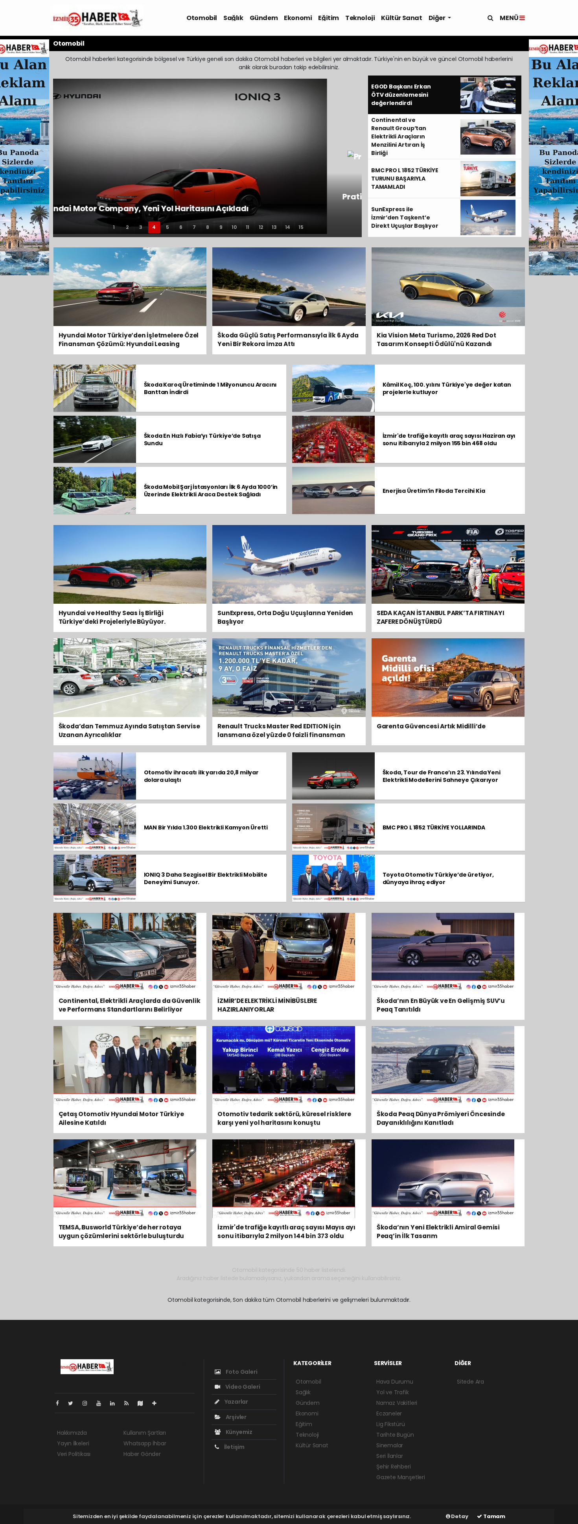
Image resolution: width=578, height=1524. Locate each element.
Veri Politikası (73, 1454)
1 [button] (114, 227)
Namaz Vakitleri (396, 1403)
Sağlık (233, 17)
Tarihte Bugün (395, 1435)
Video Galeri (242, 1387)
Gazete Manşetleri (400, 1477)
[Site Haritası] (143, 1403)
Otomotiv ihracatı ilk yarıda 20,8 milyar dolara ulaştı (201, 776)
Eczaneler (389, 1413)
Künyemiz (238, 1432)
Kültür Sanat (401, 17)
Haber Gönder (142, 1454)
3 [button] (140, 227)
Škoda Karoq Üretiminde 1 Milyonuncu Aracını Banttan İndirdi (210, 388)
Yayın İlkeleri (73, 1443)
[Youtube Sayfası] (101, 1403)
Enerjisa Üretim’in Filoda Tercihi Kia (434, 491)
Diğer (438, 17)
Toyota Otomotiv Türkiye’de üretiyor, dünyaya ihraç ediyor (438, 878)
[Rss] (129, 1403)
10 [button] (234, 227)
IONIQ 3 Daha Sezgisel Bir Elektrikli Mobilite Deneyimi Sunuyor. (205, 878)
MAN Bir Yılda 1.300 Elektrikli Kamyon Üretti (206, 827)
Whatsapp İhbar (144, 1443)
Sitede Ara (470, 1382)
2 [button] (127, 227)
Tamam (493, 1516)
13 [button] (274, 227)
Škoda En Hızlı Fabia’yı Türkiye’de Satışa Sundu (202, 439)
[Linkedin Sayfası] (115, 1403)
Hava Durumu (394, 1382)
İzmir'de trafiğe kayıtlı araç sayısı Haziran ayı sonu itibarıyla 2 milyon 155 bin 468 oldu (449, 439)
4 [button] (154, 227)
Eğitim (328, 17)
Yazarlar (235, 1402)
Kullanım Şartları (144, 1433)
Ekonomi (298, 17)
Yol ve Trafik (392, 1392)
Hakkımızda (72, 1433)
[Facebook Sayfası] (60, 1403)
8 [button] (207, 227)
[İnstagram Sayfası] (88, 1403)
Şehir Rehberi (393, 1467)
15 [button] (301, 227)
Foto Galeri (241, 1372)
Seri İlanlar (389, 1456)
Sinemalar (389, 1445)
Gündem (264, 17)
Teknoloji (360, 17)
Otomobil (201, 17)
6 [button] (180, 227)
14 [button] (288, 227)
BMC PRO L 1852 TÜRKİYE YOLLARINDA (434, 827)
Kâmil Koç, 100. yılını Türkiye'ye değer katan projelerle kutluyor (447, 388)
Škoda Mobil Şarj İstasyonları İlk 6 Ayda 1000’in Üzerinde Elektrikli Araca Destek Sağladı (211, 490)
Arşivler (236, 1417)
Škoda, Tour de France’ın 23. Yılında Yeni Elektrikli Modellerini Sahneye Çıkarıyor (442, 776)
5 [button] (167, 227)
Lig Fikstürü (390, 1424)
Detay (459, 1516)
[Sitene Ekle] (157, 1403)
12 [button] (261, 227)
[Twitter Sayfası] (73, 1403)
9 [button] (221, 227)
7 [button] (194, 227)
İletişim (234, 1447)
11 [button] (248, 227)
